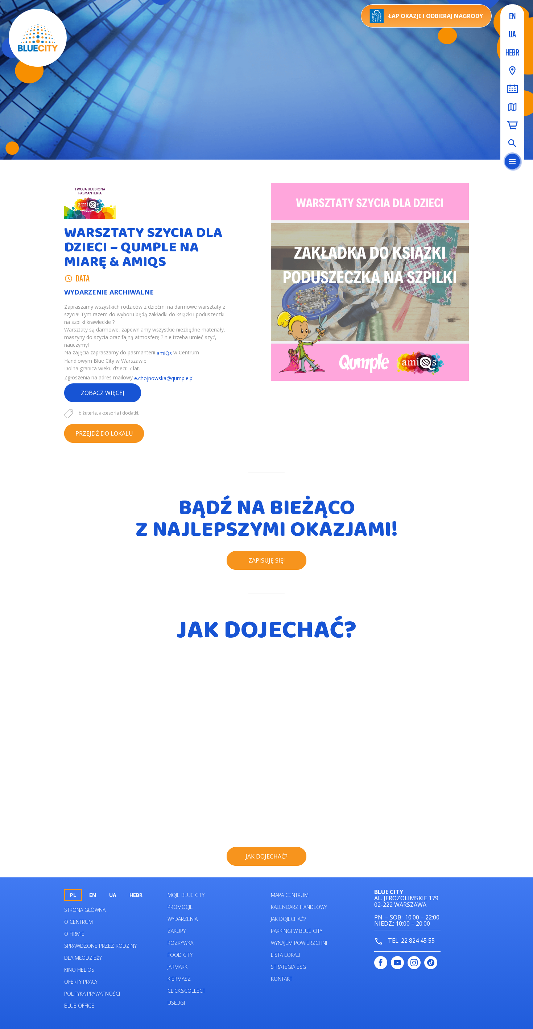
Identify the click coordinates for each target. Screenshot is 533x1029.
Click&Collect (186, 990)
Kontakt (281, 978)
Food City (180, 954)
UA (512, 34)
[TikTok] (430, 962)
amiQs (164, 353)
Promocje (180, 907)
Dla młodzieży (83, 957)
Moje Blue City (186, 895)
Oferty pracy (81, 981)
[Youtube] (397, 962)
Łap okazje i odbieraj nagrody (435, 16)
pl (73, 895)
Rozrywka (180, 942)
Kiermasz (179, 978)
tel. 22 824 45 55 (411, 940)
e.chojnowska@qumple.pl (164, 378)
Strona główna (85, 909)
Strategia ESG (288, 966)
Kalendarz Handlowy (299, 907)
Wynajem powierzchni (299, 942)
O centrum (78, 921)
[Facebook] (380, 962)
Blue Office (79, 1005)
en (512, 16)
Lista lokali (285, 954)
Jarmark (177, 966)
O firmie (74, 933)
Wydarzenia (183, 918)
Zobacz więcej (102, 393)
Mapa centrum (290, 895)
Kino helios (79, 969)
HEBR (512, 52)
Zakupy (177, 930)
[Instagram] (414, 962)
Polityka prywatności (92, 993)
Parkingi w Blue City (296, 930)
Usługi (176, 1002)
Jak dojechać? (288, 918)
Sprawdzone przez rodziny (100, 945)
